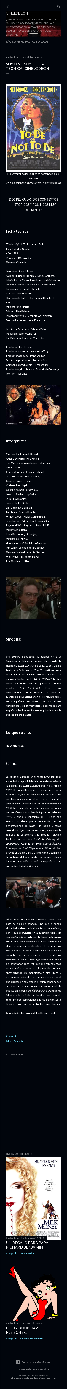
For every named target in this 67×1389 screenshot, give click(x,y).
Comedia (18, 1041)
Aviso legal (40, 41)
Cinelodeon (17, 13)
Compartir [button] (11, 1036)
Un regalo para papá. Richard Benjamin (27, 1244)
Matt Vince (43, 1369)
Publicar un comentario (31, 1338)
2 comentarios (26, 1253)
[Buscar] (59, 6)
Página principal (18, 41)
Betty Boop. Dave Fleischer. (23, 1330)
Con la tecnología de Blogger (36, 1362)
